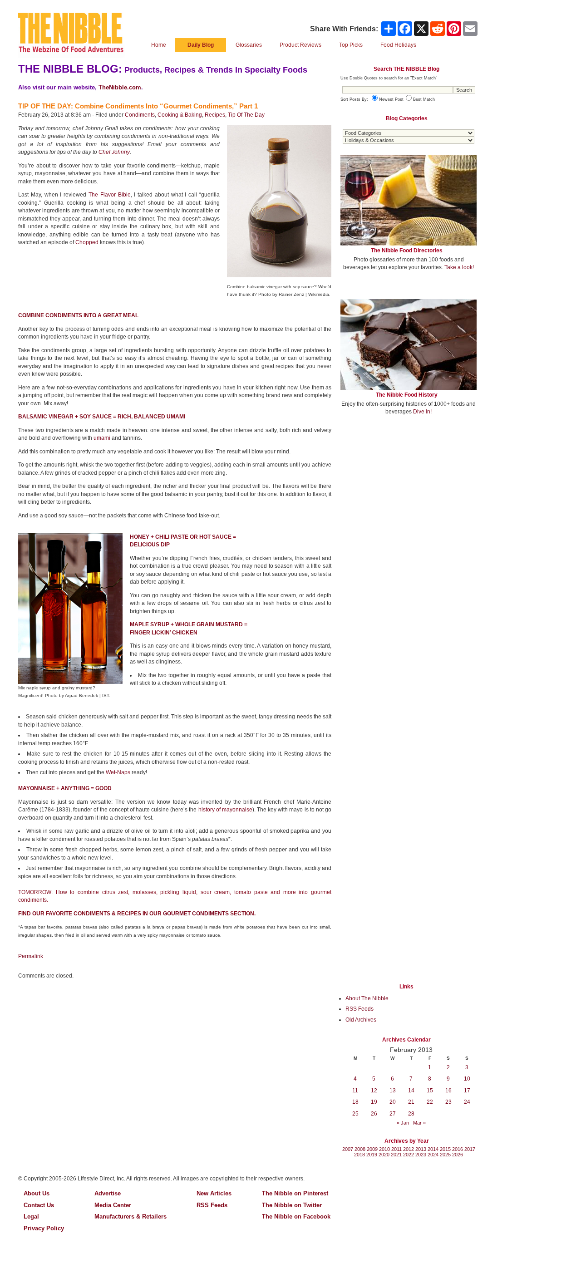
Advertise (107, 1193)
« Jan (403, 1122)
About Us (36, 1193)
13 (392, 1090)
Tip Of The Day (246, 115)
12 (374, 1090)
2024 (433, 1154)
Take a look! (459, 267)
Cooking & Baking (180, 115)
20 (392, 1102)
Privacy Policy (44, 1228)
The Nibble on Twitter (292, 1205)
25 (355, 1114)
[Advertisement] (408, 489)
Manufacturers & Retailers (130, 1216)
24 (467, 1102)
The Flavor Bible (110, 195)
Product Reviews (300, 45)
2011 (396, 1149)
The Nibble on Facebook (296, 1216)
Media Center (112, 1205)
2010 (384, 1149)
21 (411, 1102)
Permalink (30, 956)
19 (374, 1102)
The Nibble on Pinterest (295, 1193)
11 (355, 1090)
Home (158, 45)
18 (355, 1102)
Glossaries (249, 45)
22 (430, 1102)
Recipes (215, 115)
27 (392, 1114)
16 (448, 1090)
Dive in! (422, 411)
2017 (469, 1149)
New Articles (214, 1193)
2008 (360, 1149)
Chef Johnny (114, 152)
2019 (371, 1154)
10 (467, 1079)
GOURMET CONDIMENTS (196, 913)
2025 (445, 1154)
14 (411, 1090)
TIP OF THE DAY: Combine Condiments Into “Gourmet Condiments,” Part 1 (138, 106)
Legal (31, 1216)
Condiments (140, 115)
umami (102, 438)
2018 (359, 1154)
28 (411, 1114)
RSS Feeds (359, 1009)
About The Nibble (367, 998)
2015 (445, 1149)
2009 (372, 1149)
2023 (420, 1154)
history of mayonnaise (225, 809)
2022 (408, 1154)
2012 (408, 1149)
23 (448, 1102)
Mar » (419, 1122)
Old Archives (360, 1020)
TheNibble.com (119, 87)
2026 (457, 1154)
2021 (396, 1154)
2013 (420, 1149)
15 (430, 1090)
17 (467, 1090)
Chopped (86, 242)
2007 (347, 1149)
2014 (433, 1149)
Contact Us (39, 1205)
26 (374, 1114)
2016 (457, 1149)
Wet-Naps (118, 772)
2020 (384, 1154)
